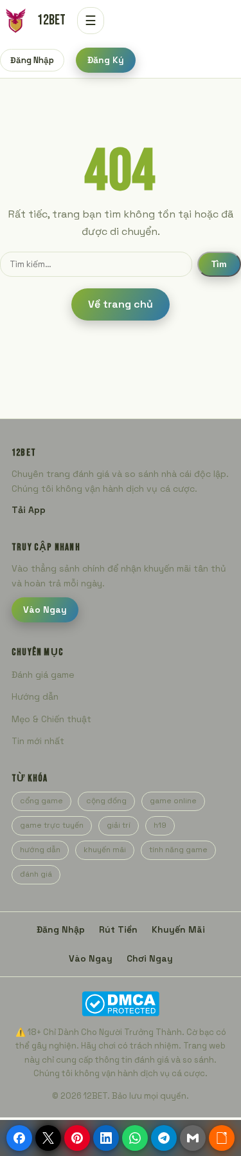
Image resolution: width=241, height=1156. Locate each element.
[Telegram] (164, 1138)
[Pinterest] (77, 1138)
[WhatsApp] (135, 1138)
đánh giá (36, 874)
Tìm (219, 264)
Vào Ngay (45, 609)
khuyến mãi (105, 849)
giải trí (118, 825)
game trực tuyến (52, 825)
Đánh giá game (43, 674)
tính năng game (178, 849)
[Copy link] (222, 1138)
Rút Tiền (118, 929)
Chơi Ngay (150, 958)
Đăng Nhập (32, 60)
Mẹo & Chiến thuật (51, 719)
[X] (48, 1138)
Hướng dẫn (35, 696)
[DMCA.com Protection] (120, 1003)
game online (173, 801)
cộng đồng (106, 801)
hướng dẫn (40, 849)
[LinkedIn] (106, 1138)
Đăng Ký (105, 60)
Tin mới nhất (38, 741)
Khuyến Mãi (178, 929)
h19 (160, 825)
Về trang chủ (120, 304)
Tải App (29, 510)
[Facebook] (19, 1138)
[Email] (193, 1138)
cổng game (41, 801)
